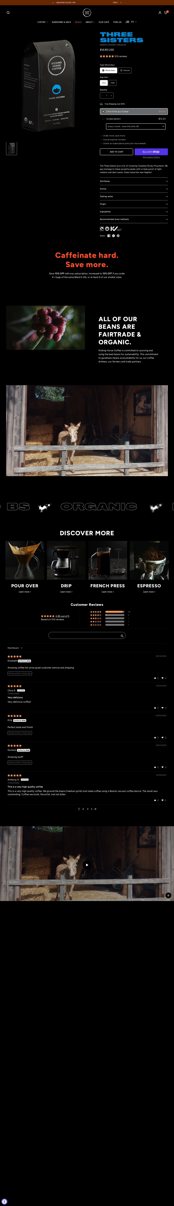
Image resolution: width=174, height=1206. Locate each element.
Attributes (105, 181)
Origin (103, 204)
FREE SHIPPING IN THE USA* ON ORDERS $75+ (77, 2)
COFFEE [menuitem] (42, 22)
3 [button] (87, 809)
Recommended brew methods (114, 219)
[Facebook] (109, 236)
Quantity (103, 90)
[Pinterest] (118, 236)
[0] (165, 13)
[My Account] (160, 13)
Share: (102, 236)
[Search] (9, 12)
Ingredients (105, 211)
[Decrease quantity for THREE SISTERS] (102, 95)
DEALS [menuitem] (78, 22)
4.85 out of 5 (62, 616)
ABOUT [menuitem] (89, 22)
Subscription (136, 119)
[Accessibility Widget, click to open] (4, 1202)
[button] (107, 56)
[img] (15, 656)
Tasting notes (106, 196)
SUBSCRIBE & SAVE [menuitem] (61, 22)
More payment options (151, 157)
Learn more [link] (24, 592)
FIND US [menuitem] (117, 22)
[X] (113, 236)
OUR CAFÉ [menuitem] (104, 22)
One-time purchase (136, 111)
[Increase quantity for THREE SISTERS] (111, 95)
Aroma (103, 189)
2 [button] (83, 809)
